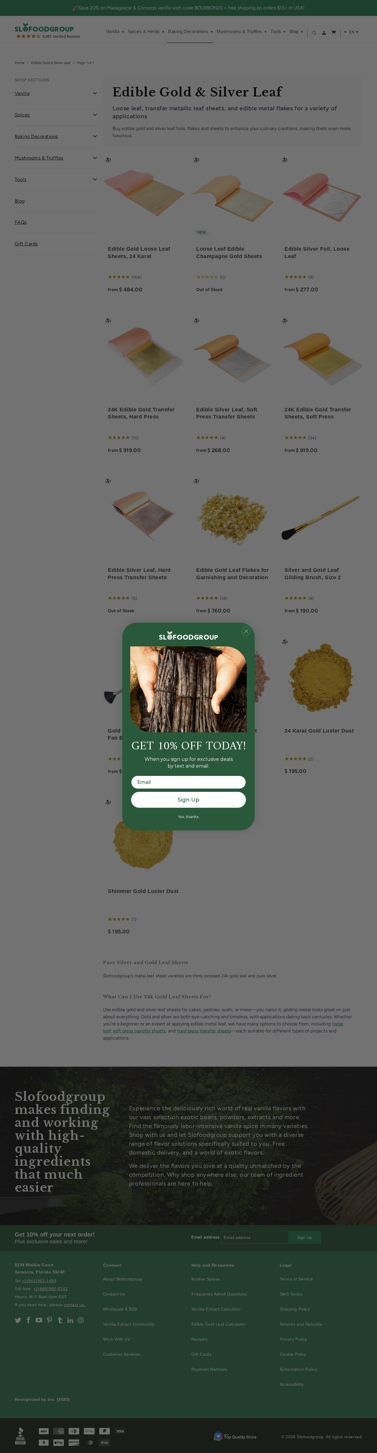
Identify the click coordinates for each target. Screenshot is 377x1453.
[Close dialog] (246, 631)
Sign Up (188, 800)
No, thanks (188, 816)
